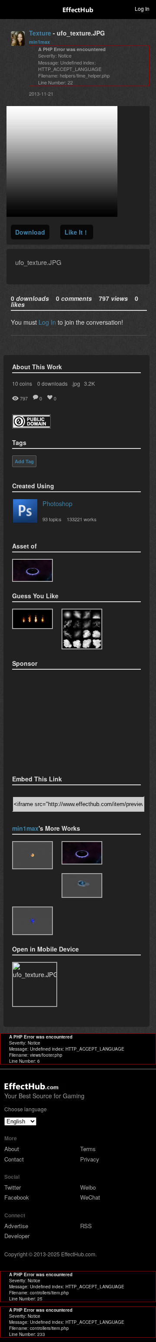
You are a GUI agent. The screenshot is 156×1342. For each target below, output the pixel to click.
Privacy (89, 1159)
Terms (88, 1149)
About (11, 1149)
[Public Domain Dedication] (31, 425)
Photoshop (57, 503)
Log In (47, 321)
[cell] (32, 920)
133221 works (82, 519)
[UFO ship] (32, 570)
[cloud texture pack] (82, 629)
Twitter (12, 1187)
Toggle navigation (10, 8)
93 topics (52, 519)
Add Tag (24, 461)
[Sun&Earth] (32, 855)
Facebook (16, 1197)
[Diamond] (82, 885)
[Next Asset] (61, 214)
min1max (39, 42)
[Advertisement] (55, 719)
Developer (16, 1236)
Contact (14, 1159)
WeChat (90, 1197)
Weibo (88, 1187)
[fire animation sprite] (32, 619)
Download (30, 232)
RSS (86, 1226)
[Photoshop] (25, 512)
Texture (40, 33)
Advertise (16, 1226)
